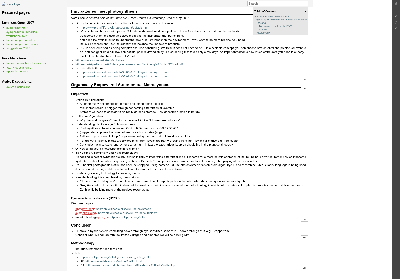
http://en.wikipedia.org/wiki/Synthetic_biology (127, 212)
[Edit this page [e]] (396, 17)
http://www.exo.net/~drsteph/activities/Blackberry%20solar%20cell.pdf (132, 265)
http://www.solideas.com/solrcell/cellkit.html (113, 261)
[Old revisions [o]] (396, 23)
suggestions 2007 (18, 48)
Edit (304, 79)
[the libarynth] (11, 4)
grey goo (103, 217)
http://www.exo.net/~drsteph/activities (99, 60)
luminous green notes (20, 40)
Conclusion (262, 29)
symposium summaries (21, 32)
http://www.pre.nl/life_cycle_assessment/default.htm (114, 27)
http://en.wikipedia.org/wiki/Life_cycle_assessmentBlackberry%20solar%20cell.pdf (129, 64)
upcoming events (17, 71)
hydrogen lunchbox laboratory (26, 63)
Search (306, 3)
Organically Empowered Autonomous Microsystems (281, 19)
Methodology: (263, 32)
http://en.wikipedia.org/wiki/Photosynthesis (123, 208)
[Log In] (396, 4)
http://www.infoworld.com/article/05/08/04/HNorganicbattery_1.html (124, 72)
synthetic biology (86, 212)
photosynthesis (85, 208)
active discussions (18, 86)
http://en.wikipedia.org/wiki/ (127, 217)
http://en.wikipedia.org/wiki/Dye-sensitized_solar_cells (115, 257)
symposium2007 (17, 27)
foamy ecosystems (18, 67)
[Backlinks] (396, 30)
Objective (261, 23)
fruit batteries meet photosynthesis (272, 16)
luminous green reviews (22, 44)
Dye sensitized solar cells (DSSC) (276, 26)
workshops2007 (16, 35)
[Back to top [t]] (396, 36)
